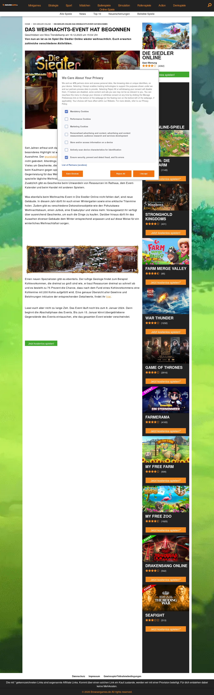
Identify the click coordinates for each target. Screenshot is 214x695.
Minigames (34, 5)
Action (162, 5)
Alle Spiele (66, 14)
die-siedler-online (42, 24)
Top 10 (97, 14)
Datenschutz (78, 676)
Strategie (53, 5)
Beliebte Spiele (145, 14)
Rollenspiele (144, 5)
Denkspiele (179, 5)
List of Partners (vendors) (74, 165)
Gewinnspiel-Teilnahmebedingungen (122, 676)
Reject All (120, 173)
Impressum (94, 676)
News (82, 14)
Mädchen (84, 5)
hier (108, 296)
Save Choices (72, 173)
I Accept (144, 173)
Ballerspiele (104, 5)
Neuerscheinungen (119, 14)
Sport (69, 5)
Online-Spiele (107, 9)
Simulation (124, 5)
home (27, 24)
